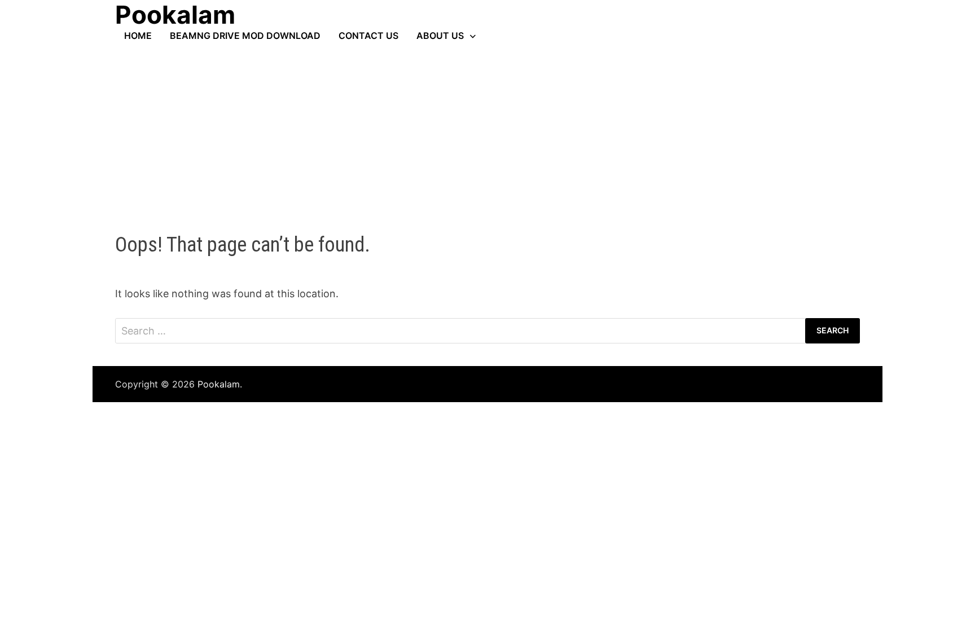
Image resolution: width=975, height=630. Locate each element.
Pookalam (218, 384)
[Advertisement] (487, 126)
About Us (440, 35)
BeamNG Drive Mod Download (245, 35)
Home (138, 35)
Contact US (368, 35)
